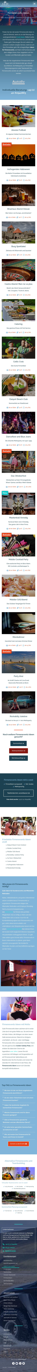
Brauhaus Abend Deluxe (18, 209)
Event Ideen (20, 37)
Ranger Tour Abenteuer (10, 1306)
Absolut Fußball (18, 130)
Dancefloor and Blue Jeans (18, 436)
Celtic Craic (18, 361)
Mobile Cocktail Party (18, 559)
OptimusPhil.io (22, 1359)
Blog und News (8, 1340)
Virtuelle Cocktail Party (10, 1311)
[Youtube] (17, 1363)
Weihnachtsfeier (8, 1283)
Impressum (7, 1348)
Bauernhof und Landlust (11, 1297)
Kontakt (6, 1337)
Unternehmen (8, 1229)
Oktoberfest (9, 912)
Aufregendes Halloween (18, 169)
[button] (34, 3)
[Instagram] (20, 1363)
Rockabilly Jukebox (18, 716)
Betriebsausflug (8, 1260)
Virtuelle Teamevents (9, 1275)
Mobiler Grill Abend (18, 599)
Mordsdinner (18, 637)
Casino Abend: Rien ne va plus (18, 284)
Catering (18, 324)
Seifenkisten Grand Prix (10, 1314)
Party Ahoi (18, 676)
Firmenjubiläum (8, 1277)
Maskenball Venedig (18, 517)
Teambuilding (7, 1272)
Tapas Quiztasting (9, 1309)
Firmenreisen (7, 1269)
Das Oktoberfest (18, 476)
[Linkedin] (23, 1363)
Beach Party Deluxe (9, 1300)
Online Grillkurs (8, 1303)
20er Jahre (13, 1051)
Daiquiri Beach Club (18, 399)
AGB (5, 1343)
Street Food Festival (9, 1320)
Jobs (5, 1351)
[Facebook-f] (13, 1363)
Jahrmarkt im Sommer (10, 1317)
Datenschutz (7, 1346)
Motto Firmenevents (9, 1266)
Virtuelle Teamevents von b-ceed (14, 1183)
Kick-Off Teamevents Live (10, 1263)
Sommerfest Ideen (9, 1280)
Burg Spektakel (18, 246)
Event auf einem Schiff (14, 929)
